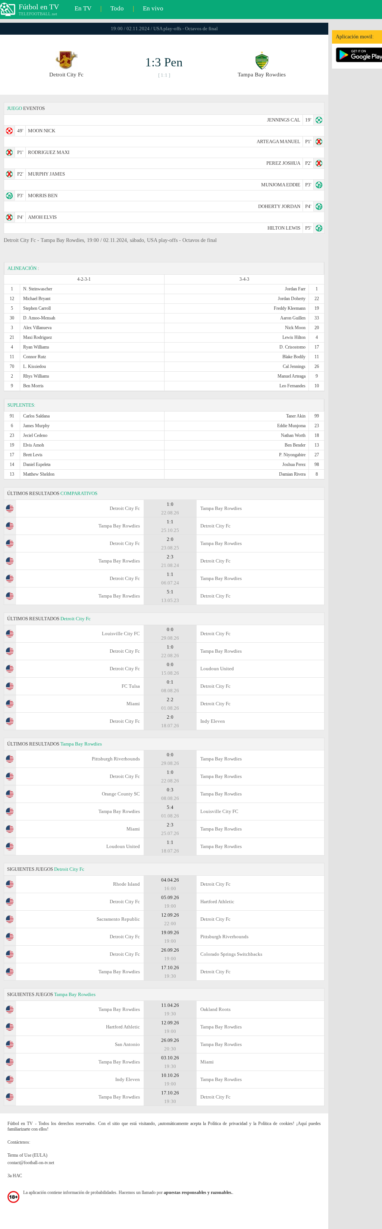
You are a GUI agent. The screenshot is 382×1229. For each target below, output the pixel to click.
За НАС (14, 1175)
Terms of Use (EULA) (27, 1155)
